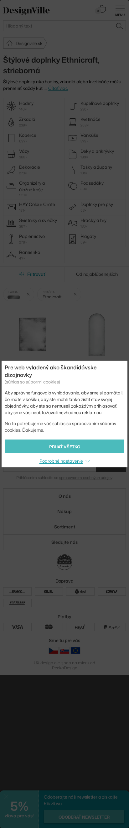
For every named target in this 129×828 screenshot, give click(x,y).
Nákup (64, 511)
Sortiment (64, 527)
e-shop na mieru (73, 663)
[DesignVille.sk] (64, 650)
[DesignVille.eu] (75, 650)
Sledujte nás (64, 542)
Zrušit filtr (28, 294)
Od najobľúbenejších (97, 274)
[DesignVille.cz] (54, 650)
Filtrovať (36, 274)
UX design (43, 663)
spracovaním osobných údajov (85, 477)
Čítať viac (58, 88)
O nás (65, 496)
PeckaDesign (64, 668)
